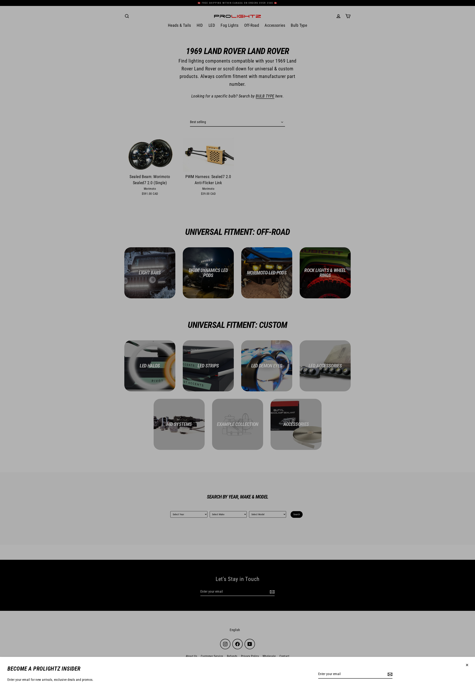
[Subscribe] (389, 674)
